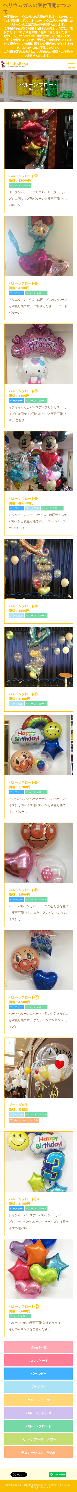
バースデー (39, 1373)
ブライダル (39, 1387)
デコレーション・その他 (38, 1452)
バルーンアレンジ (38, 1413)
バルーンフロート (38, 1426)
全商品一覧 (39, 1347)
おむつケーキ (38, 1360)
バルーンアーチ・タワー (38, 1439)
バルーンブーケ (38, 1400)
